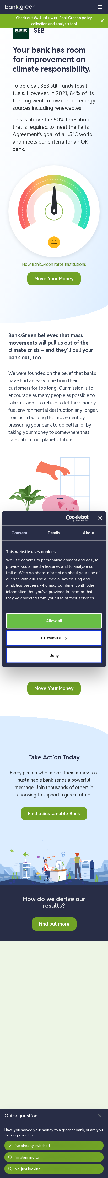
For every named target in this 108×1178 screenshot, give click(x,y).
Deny (54, 655)
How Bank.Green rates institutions (54, 264)
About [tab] (88, 533)
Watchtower (46, 18)
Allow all (54, 620)
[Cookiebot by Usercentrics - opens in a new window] (67, 518)
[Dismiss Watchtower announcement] (102, 20)
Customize (51, 638)
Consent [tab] (19, 533)
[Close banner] (100, 518)
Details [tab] (54, 533)
